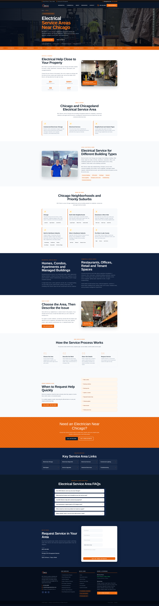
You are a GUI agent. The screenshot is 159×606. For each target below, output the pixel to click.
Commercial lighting (86, 175)
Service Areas (82, 579)
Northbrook (53, 242)
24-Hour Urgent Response (67, 589)
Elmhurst (76, 242)
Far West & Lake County (102, 233)
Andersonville (85, 222)
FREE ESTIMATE (61, 39)
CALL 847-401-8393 (48, 39)
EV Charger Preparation (66, 583)
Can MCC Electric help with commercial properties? (69, 499)
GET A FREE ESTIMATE (86, 438)
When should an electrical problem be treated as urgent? (70, 509)
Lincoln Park (58, 222)
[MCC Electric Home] (49, 5)
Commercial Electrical (66, 585)
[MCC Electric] (50, 572)
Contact (92, 5)
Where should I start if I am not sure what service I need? (70, 513)
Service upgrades (85, 177)
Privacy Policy (110, 602)
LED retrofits (94, 175)
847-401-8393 (114, 1)
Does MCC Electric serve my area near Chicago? (68, 490)
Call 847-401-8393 (83, 587)
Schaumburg (46, 242)
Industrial (107, 175)
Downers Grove (83, 242)
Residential (61, 5)
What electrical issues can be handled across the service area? (71, 495)
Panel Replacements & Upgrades (68, 591)
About (77, 5)
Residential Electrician (66, 587)
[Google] (48, 592)
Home (43, 10)
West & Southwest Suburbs (77, 233)
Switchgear (101, 175)
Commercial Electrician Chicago (53, 127)
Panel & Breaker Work (66, 577)
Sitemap (115, 602)
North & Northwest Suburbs (52, 233)
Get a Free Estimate (104, 593)
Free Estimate (112, 5)
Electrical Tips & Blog (84, 581)
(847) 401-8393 (45, 549)
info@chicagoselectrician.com (49, 587)
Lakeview (46, 222)
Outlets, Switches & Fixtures (67, 581)
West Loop (97, 222)
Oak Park (71, 242)
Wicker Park (79, 222)
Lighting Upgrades (65, 579)
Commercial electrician (86, 180)
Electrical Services (74, 127)
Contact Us (82, 583)
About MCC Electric (83, 577)
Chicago (46, 214)
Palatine (58, 242)
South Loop (103, 222)
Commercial (70, 5)
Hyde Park (109, 222)
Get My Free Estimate (99, 558)
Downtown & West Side (102, 214)
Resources (84, 5)
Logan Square (52, 222)
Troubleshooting (106, 177)
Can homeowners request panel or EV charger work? (69, 504)
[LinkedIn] (46, 592)
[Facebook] (43, 592)
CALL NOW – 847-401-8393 (49, 405)
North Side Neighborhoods (77, 214)
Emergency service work (95, 177)
